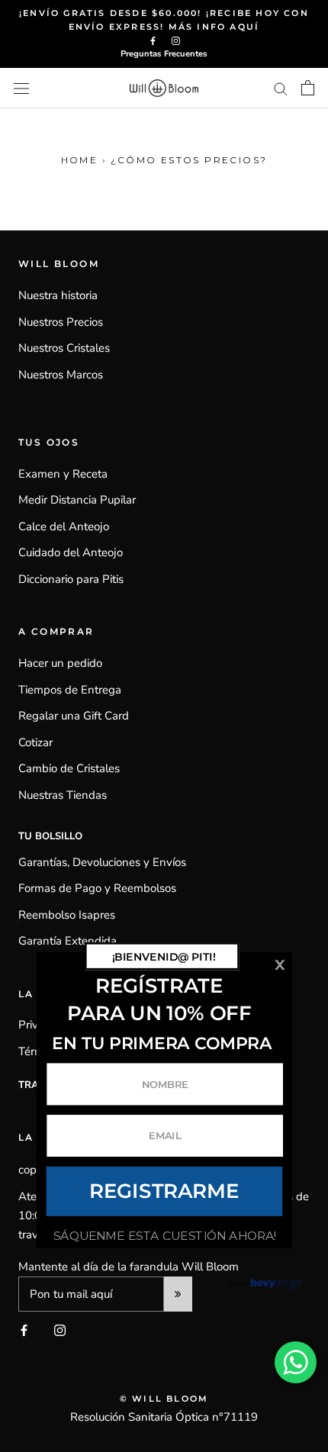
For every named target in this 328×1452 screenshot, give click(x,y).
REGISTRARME (164, 1191)
